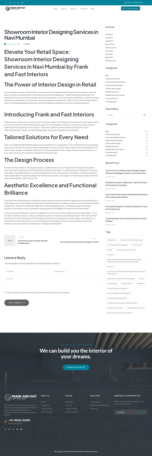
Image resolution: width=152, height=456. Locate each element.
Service (72, 9)
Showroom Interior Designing (117, 288)
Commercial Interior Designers (117, 245)
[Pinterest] (18, 2)
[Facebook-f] (6, 2)
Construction (137, 245)
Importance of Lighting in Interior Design (121, 278)
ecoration (110, 255)
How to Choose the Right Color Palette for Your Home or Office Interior (126, 273)
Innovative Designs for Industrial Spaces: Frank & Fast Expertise (126, 207)
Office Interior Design (113, 89)
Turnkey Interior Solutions (136, 308)
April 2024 (109, 41)
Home (56, 9)
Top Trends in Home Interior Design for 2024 (122, 303)
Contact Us (84, 9)
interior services (127, 283)
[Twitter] (10, 2)
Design (109, 250)
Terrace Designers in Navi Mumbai (118, 293)
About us (64, 9)
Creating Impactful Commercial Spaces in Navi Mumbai (125, 219)
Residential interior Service (115, 95)
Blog (92, 9)
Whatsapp (69, 402)
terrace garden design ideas (117, 298)
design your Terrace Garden (126, 250)
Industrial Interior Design (114, 85)
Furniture (110, 266)
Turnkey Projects (111, 98)
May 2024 (109, 38)
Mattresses (141, 283)
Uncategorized (110, 102)
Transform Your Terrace (115, 308)
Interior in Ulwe (47, 409)
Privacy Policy (95, 402)
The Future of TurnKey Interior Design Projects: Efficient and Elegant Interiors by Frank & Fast (126, 171)
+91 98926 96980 (19, 420)
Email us (68, 405)
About (43, 402)
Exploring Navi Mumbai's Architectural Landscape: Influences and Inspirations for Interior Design (124, 261)
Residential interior (112, 92)
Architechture (112, 240)
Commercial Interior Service (115, 82)
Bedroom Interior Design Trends (132, 240)
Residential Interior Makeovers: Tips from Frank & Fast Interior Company (126, 183)
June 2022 (109, 51)
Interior (141, 278)
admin (27, 44)
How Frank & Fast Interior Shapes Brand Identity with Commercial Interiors (126, 195)
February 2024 (111, 48)
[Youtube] (22, 2)
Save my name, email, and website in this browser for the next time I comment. (38, 292)
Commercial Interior (112, 79)
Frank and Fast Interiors (22, 145)
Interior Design (112, 283)
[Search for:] (126, 115)
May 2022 (109, 54)
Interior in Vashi (47, 412)
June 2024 (109, 34)
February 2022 (110, 61)
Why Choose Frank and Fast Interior (119, 313)
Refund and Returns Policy (99, 405)
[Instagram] (14, 2)
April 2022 (109, 57)
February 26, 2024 (13, 44)
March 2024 (109, 44)
